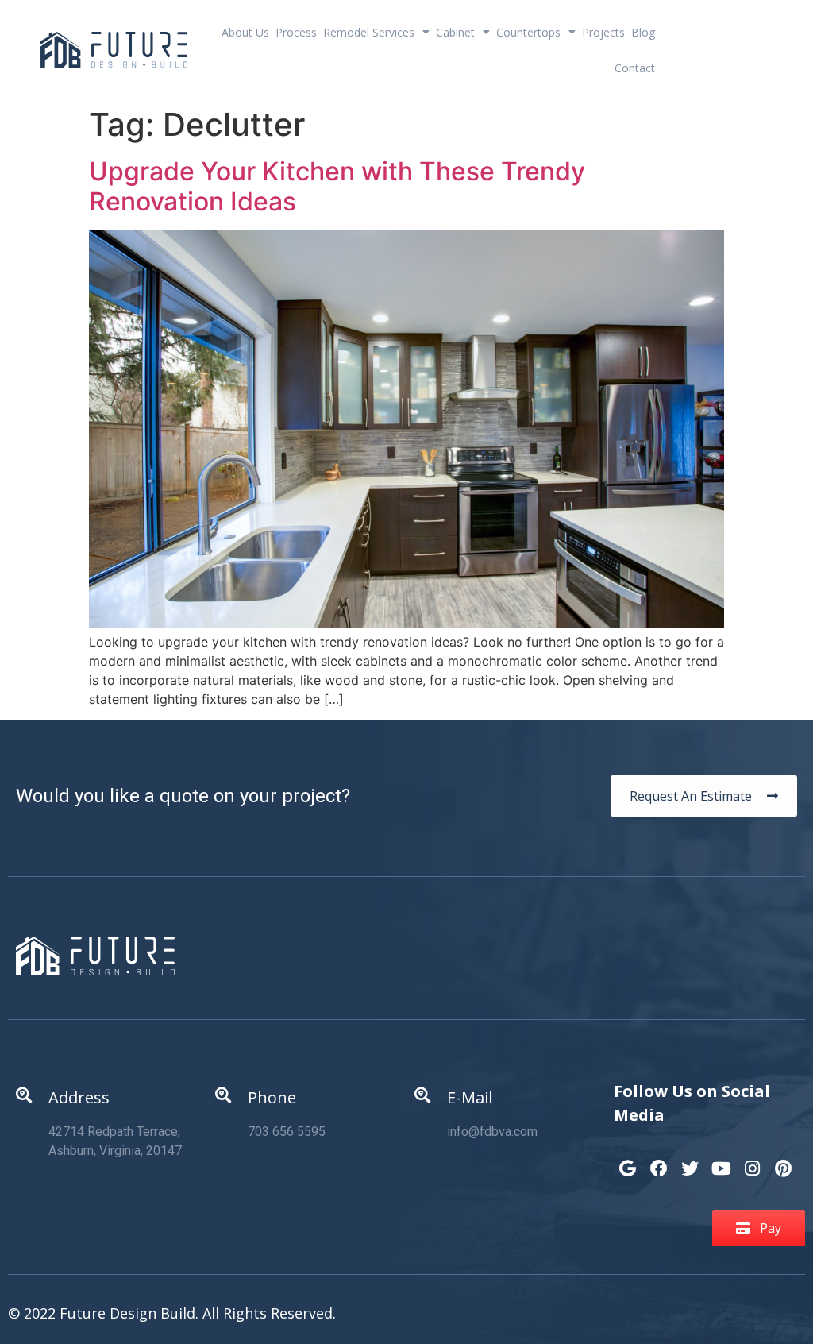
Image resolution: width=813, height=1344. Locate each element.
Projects (603, 32)
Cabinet (455, 32)
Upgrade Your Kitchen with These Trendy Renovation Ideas (337, 186)
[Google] (627, 1160)
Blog (643, 32)
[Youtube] (720, 1160)
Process (296, 32)
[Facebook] (659, 1160)
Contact (635, 67)
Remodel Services (368, 32)
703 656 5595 (287, 1131)
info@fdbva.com (492, 1131)
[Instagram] (751, 1160)
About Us (245, 32)
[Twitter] (689, 1160)
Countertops (528, 32)
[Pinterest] (783, 1160)
